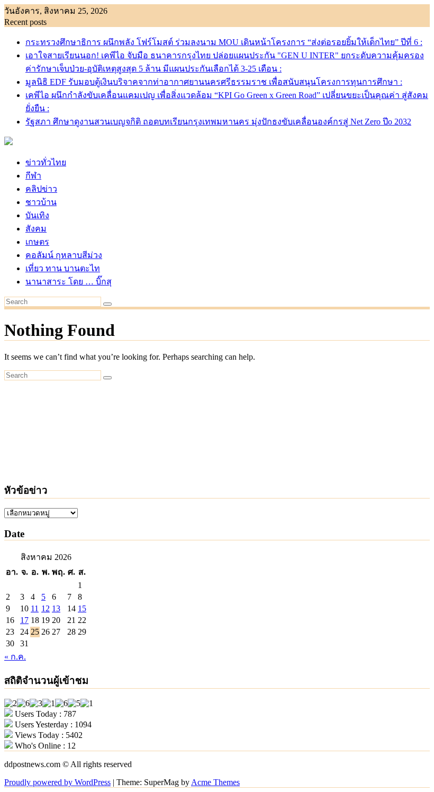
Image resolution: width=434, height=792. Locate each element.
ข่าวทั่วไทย (45, 162)
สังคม (36, 228)
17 (24, 620)
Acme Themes (215, 782)
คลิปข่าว (41, 188)
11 (35, 608)
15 (82, 608)
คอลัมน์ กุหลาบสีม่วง (63, 255)
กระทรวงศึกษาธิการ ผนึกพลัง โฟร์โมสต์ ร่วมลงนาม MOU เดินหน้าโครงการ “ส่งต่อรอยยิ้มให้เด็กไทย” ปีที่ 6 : (223, 42)
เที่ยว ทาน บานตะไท (62, 268)
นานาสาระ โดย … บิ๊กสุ (68, 281)
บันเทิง (37, 215)
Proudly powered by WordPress (57, 782)
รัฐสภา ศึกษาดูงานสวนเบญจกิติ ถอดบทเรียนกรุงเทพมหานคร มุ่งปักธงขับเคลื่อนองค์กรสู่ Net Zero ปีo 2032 (218, 121)
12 (45, 608)
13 (56, 608)
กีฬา (33, 175)
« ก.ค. (15, 656)
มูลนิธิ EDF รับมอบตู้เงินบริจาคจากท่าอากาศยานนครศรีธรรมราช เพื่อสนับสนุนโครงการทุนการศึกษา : (213, 81)
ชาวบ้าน (41, 202)
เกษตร (37, 241)
